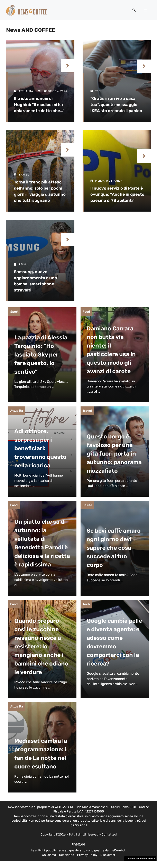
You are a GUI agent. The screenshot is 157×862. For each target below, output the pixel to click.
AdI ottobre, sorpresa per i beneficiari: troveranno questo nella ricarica (40, 448)
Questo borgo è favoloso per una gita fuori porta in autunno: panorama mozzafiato (114, 453)
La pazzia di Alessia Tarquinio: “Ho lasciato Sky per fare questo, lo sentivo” (40, 354)
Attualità (16, 411)
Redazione (66, 855)
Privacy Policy (87, 855)
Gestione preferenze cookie (140, 858)
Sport (14, 311)
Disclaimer (107, 855)
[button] (134, 10)
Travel (87, 411)
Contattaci (109, 834)
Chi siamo (49, 855)
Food (86, 311)
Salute (87, 505)
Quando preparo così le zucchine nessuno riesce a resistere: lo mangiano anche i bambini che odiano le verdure (41, 646)
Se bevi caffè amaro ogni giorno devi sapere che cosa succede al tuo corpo (114, 547)
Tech (86, 604)
